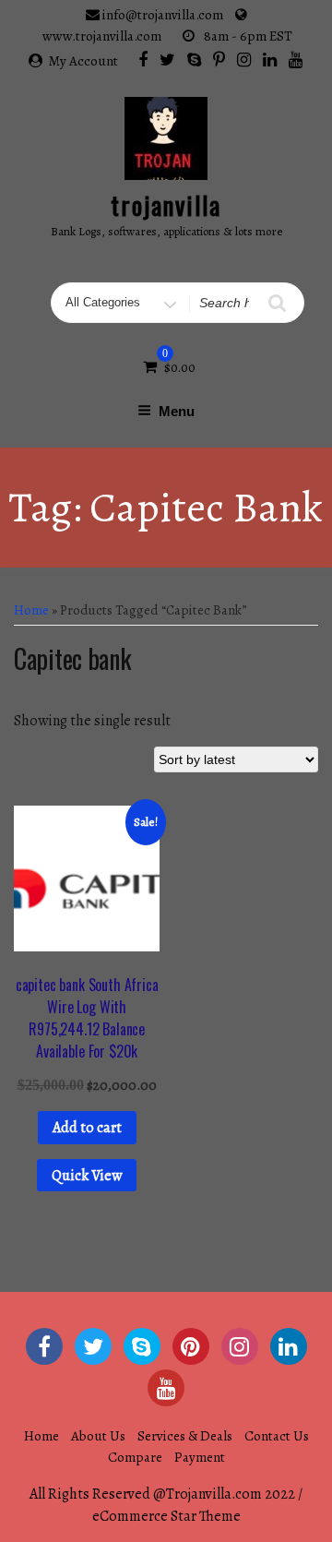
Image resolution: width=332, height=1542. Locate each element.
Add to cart (87, 1128)
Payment (199, 1457)
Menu (177, 411)
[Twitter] (167, 59)
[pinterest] (190, 1346)
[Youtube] (295, 59)
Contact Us (276, 1436)
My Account (83, 61)
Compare (135, 1457)
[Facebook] (143, 59)
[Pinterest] (219, 59)
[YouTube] (166, 1387)
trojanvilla (165, 204)
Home (31, 610)
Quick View (87, 1175)
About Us (98, 1436)
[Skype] (194, 59)
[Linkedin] (270, 59)
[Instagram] (244, 59)
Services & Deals (184, 1436)
